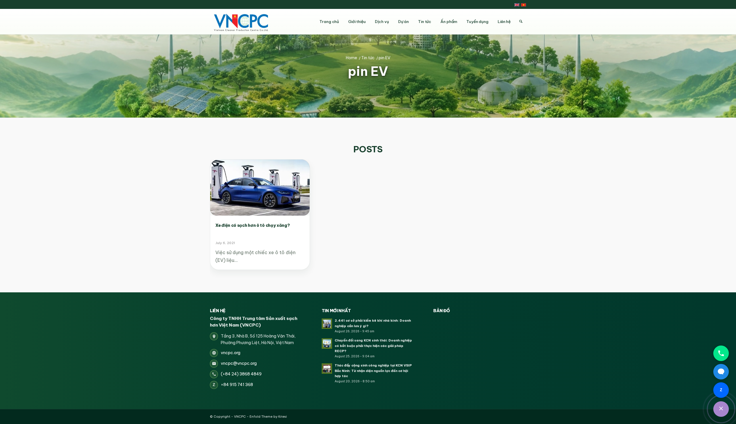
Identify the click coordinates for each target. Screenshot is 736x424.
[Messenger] (721, 371)
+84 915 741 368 (237, 384)
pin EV (368, 71)
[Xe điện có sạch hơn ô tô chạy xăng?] (260, 188)
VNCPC (240, 417)
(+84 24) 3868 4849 (241, 374)
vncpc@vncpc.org (239, 363)
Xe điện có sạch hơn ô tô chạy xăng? (252, 225)
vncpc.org (230, 352)
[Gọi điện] (721, 353)
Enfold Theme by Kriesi (268, 417)
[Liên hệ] (721, 409)
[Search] (520, 21)
